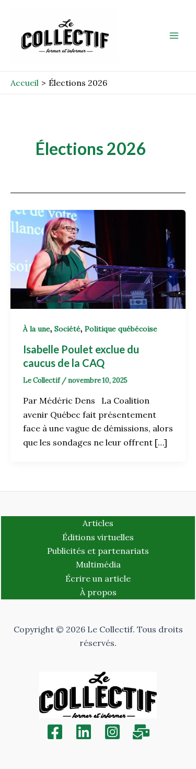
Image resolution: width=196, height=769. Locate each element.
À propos (98, 592)
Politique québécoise (121, 328)
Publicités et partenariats (98, 550)
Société (67, 328)
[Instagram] (112, 731)
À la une (36, 328)
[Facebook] (55, 731)
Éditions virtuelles (98, 537)
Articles (98, 523)
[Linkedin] (83, 731)
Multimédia (98, 564)
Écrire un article (98, 578)
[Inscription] (141, 731)
